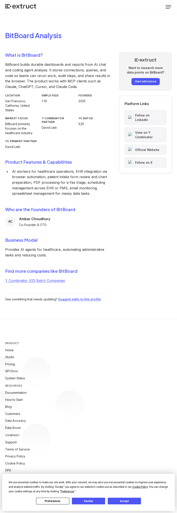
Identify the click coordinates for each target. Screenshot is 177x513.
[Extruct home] (20, 7)
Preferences (52, 501)
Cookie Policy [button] (140, 486)
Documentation (16, 392)
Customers (12, 414)
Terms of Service (17, 449)
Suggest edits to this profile (79, 299)
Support (11, 442)
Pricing (10, 364)
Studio (9, 357)
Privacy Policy (15, 456)
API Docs (11, 371)
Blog (8, 406)
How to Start (14, 400)
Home (9, 350)
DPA (8, 470)
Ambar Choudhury (34, 219)
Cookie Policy (15, 463)
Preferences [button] (67, 491)
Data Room (13, 428)
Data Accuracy (15, 420)
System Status (15, 378)
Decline (88, 501)
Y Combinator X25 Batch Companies (35, 280)
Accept (124, 501)
